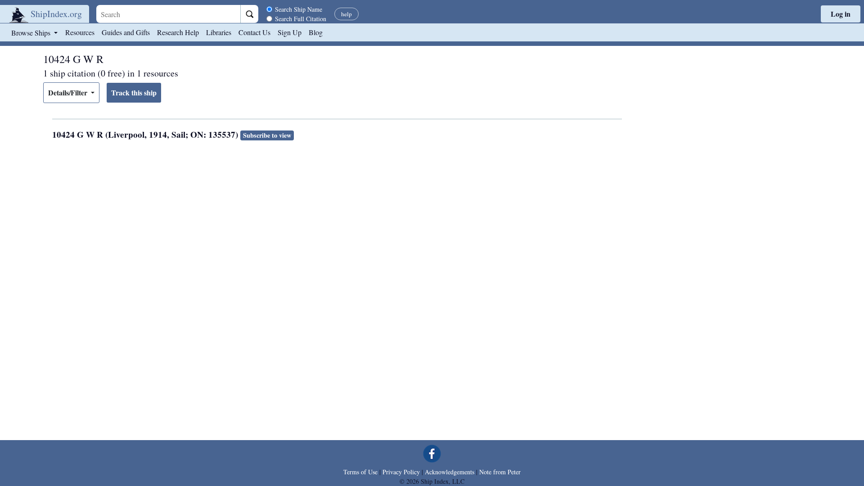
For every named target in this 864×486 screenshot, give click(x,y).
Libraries (218, 32)
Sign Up (290, 32)
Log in (840, 14)
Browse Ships (31, 32)
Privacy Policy (401, 472)
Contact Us (254, 32)
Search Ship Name (298, 9)
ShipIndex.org (56, 14)
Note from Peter (500, 472)
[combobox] (168, 14)
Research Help (178, 32)
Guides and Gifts (126, 32)
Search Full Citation (300, 18)
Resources (79, 32)
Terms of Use (360, 472)
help (346, 14)
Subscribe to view (267, 135)
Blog (316, 32)
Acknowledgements (449, 472)
